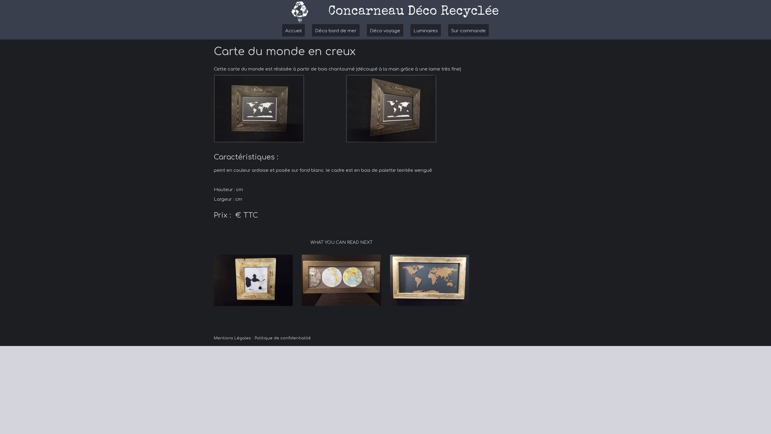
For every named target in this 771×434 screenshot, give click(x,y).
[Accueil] (299, 12)
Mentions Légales (232, 338)
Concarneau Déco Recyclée (413, 11)
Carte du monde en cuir (416, 312)
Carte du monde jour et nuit (333, 312)
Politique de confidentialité (283, 338)
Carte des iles (229, 312)
